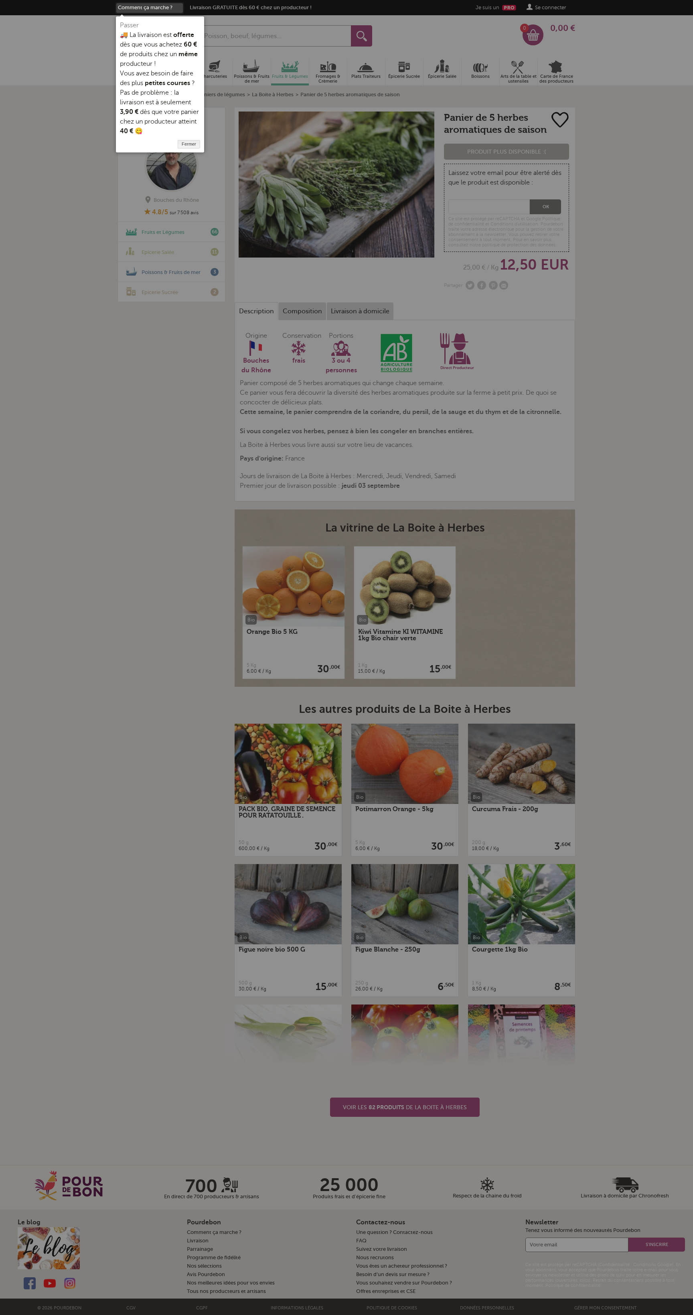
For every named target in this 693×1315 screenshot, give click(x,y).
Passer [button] (129, 25)
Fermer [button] (189, 144)
